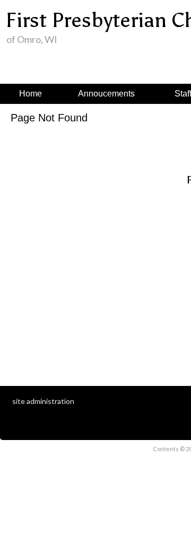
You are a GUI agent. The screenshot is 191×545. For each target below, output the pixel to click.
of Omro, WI (31, 39)
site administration (43, 401)
